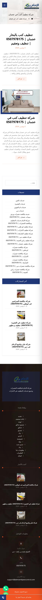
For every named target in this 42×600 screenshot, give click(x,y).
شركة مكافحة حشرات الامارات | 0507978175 (20, 254)
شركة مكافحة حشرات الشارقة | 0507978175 (20, 261)
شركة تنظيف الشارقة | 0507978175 (20, 233)
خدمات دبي (20, 211)
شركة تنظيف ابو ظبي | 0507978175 (20, 227)
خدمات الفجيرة (20, 204)
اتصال (20, 456)
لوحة (19, 422)
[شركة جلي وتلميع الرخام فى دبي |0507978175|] (21, 337)
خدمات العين (20, 200)
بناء (20, 433)
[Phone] (5, 588)
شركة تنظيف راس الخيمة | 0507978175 (20, 240)
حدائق (20, 428)
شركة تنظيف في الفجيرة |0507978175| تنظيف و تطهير (21, 323)
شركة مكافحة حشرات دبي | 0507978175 (20, 266)
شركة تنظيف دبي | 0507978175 (20, 237)
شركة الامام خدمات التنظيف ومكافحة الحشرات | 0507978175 (20, 221)
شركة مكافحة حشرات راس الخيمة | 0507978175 (20, 270)
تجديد (20, 416)
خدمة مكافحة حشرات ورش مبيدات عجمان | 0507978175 (20, 215)
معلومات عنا (20, 450)
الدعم (20, 436)
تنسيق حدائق (20, 425)
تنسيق (20, 430)
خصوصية (20, 439)
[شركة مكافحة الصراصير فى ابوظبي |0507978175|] (21, 294)
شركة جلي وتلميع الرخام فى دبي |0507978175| (21, 345)
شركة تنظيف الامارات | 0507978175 (20, 230)
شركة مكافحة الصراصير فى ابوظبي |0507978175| (21, 302)
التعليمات (20, 453)
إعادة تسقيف (20, 419)
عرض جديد (19, 444)
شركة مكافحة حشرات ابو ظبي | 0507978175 (20, 248)
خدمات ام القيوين (20, 207)
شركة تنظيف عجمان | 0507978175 (20, 244)
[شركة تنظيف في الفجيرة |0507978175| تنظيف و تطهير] (21, 315)
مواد (19, 442)
